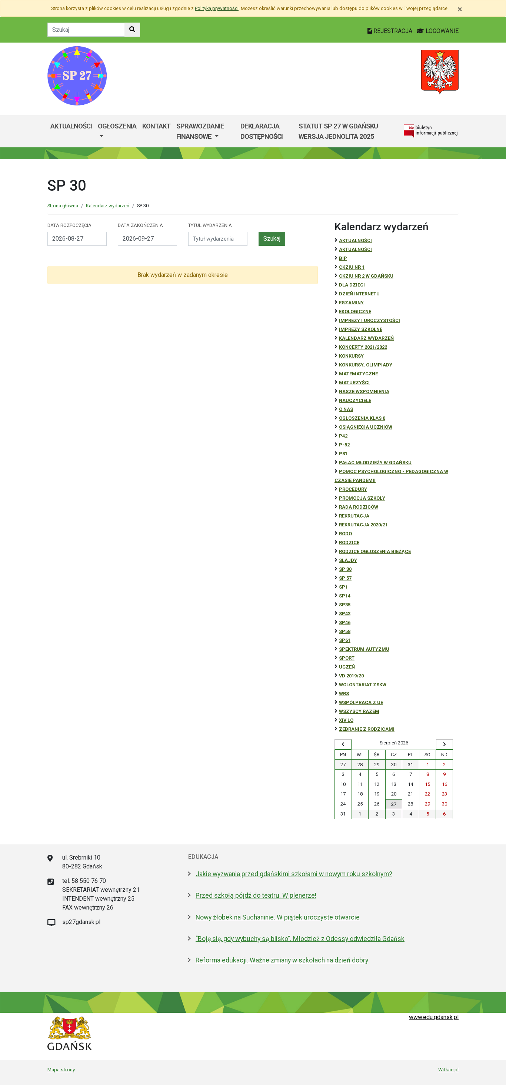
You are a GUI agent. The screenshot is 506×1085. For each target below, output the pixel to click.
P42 (343, 436)
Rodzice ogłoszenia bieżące (375, 551)
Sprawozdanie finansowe (200, 131)
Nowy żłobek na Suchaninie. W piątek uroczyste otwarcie (278, 917)
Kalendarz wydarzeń (107, 205)
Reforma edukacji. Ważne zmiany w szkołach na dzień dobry (282, 960)
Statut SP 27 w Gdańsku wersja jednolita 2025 (338, 131)
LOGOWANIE (441, 30)
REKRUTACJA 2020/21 (363, 525)
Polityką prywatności (217, 8)
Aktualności (71, 126)
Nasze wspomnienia (364, 391)
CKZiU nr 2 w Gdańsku (366, 276)
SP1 (343, 587)
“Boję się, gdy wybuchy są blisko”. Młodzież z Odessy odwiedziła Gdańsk (300, 938)
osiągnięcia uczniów (365, 427)
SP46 (344, 622)
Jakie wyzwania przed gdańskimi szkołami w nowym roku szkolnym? (294, 874)
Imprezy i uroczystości (369, 320)
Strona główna (62, 205)
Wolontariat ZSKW (362, 684)
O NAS (346, 409)
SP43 (344, 613)
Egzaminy (351, 302)
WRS (344, 693)
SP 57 (345, 578)
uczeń (347, 667)
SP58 (344, 631)
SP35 (344, 604)
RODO (345, 533)
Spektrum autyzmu (364, 649)
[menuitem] (117, 131)
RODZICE (349, 542)
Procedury (353, 489)
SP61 (344, 640)
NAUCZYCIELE (355, 400)
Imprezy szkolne (360, 329)
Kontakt (156, 126)
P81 (343, 453)
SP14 (344, 596)
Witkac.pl (448, 1069)
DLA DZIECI (352, 285)
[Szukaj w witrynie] (132, 30)
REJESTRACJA (393, 30)
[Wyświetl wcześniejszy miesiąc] (343, 744)
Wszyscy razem (359, 711)
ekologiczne (355, 311)
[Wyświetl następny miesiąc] (444, 744)
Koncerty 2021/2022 (363, 347)
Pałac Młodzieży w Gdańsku (375, 462)
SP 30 (345, 569)
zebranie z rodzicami (367, 729)
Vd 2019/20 (351, 676)
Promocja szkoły (362, 498)
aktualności (355, 249)
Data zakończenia (140, 225)
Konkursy (351, 356)
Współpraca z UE (361, 702)
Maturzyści (354, 382)
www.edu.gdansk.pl (434, 1017)
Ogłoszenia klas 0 (362, 418)
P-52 (344, 445)
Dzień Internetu (359, 294)
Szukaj (271, 238)
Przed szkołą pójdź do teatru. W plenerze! (256, 895)
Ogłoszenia (117, 126)
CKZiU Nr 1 (351, 267)
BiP (343, 258)
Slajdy (348, 560)
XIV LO (346, 720)
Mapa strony (61, 1069)
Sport (346, 658)
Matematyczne (358, 373)
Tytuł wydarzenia (210, 225)
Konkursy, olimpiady (365, 365)
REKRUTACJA (354, 516)
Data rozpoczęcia (69, 225)
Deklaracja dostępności (261, 131)
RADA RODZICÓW (358, 507)
